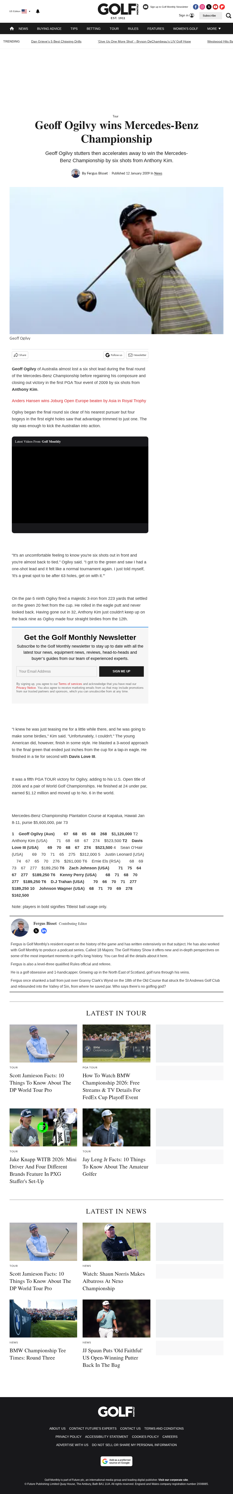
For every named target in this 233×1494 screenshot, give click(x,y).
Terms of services (70, 684)
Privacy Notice (26, 687)
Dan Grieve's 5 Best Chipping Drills (56, 41)
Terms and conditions (164, 1428)
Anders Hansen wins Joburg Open (43, 401)
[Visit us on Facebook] (195, 7)
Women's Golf (185, 28)
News (23, 28)
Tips (74, 28)
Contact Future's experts (92, 1428)
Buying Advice (49, 28)
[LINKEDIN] (45, 931)
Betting (94, 28)
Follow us (116, 355)
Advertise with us (72, 1445)
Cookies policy (145, 1436)
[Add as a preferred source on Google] (116, 1461)
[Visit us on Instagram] (202, 7)
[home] (12, 29)
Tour (114, 28)
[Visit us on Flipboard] (222, 7)
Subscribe (209, 15)
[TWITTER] (37, 931)
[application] (80, 485)
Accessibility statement (106, 1436)
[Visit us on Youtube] (215, 7)
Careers (169, 1436)
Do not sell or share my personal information (134, 1445)
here (163, 956)
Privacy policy (68, 1436)
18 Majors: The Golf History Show (124, 950)
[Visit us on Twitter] (209, 7)
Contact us (130, 1428)
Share (22, 355)
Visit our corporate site (173, 1479)
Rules (133, 28)
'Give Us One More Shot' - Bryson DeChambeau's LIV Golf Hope (144, 41)
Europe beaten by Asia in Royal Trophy (110, 401)
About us (57, 1428)
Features (155, 28)
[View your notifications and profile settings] (37, 11)
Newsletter (140, 355)
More (212, 28)
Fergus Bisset (97, 173)
